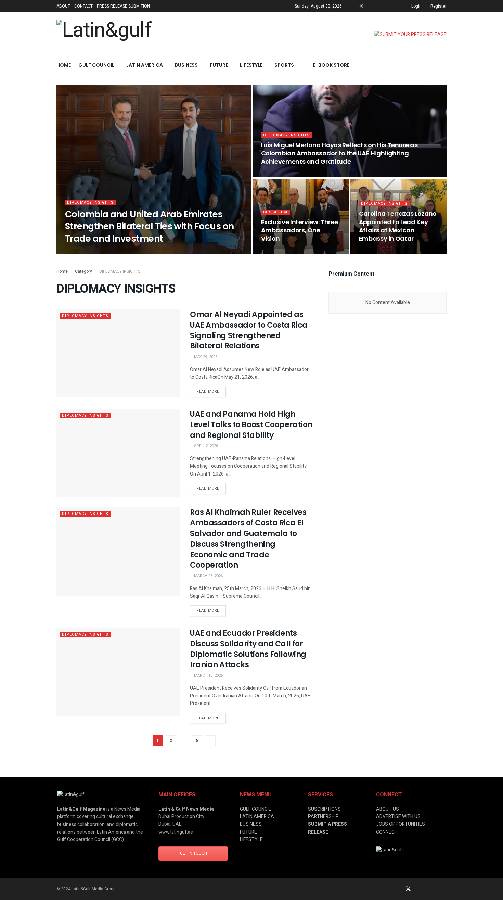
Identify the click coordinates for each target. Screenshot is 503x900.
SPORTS (284, 65)
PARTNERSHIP (323, 816)
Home (63, 65)
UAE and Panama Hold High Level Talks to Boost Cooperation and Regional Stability (251, 425)
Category (83, 271)
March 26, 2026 (208, 576)
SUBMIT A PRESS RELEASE (327, 828)
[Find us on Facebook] (387, 6)
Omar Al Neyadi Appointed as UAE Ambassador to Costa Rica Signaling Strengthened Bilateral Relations (249, 330)
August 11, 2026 (280, 175)
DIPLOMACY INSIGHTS (90, 202)
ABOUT (63, 6)
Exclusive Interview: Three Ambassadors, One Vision (299, 230)
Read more (211, 390)
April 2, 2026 (205, 446)
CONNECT (387, 832)
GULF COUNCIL (96, 65)
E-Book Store (331, 65)
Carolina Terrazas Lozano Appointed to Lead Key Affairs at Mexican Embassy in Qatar (398, 226)
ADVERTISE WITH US (398, 816)
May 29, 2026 (205, 357)
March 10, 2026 (208, 676)
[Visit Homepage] (104, 35)
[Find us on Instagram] (379, 6)
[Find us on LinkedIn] (370, 6)
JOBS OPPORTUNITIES (400, 824)
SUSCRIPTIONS (324, 809)
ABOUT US (387, 809)
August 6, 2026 (279, 252)
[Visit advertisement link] (410, 35)
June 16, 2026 (375, 252)
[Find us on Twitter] (361, 6)
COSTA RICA (275, 212)
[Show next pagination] (210, 740)
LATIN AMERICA (144, 65)
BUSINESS (186, 65)
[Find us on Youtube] (396, 6)
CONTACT (83, 6)
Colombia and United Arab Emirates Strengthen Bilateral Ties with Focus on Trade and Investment (149, 226)
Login (416, 6)
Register (438, 6)
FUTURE (219, 65)
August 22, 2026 (84, 252)
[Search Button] (444, 65)
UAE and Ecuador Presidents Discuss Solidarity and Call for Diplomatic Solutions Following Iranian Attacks (248, 649)
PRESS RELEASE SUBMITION (123, 6)
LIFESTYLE (251, 65)
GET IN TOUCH (193, 853)
